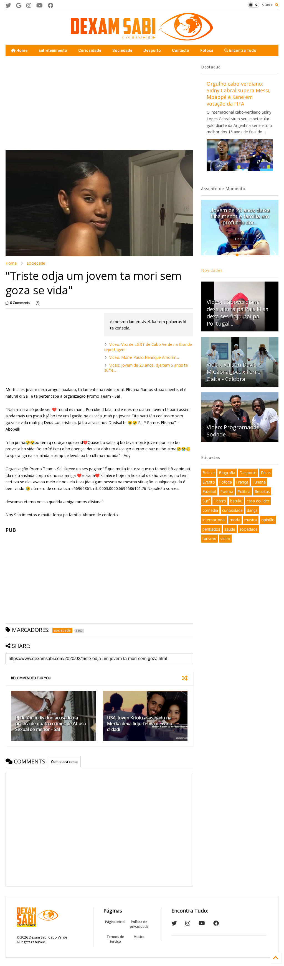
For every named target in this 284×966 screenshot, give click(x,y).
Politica (243, 491)
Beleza (208, 472)
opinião (268, 519)
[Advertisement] (98, 103)
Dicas (266, 472)
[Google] (18, 5)
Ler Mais (240, 239)
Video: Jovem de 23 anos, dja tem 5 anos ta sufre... (146, 367)
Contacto (180, 50)
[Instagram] (28, 5)
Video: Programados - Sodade (235, 430)
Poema (226, 491)
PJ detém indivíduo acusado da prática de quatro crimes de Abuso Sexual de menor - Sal (50, 723)
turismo (209, 538)
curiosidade (232, 510)
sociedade (36, 263)
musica (250, 519)
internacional (213, 519)
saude (229, 529)
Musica (139, 936)
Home (21, 50)
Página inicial (115, 921)
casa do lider (258, 501)
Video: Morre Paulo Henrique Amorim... (144, 357)
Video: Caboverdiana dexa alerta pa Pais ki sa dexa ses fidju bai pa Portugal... (237, 312)
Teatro (220, 501)
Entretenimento (53, 50)
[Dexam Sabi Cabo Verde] (142, 38)
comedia (210, 510)
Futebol (209, 491)
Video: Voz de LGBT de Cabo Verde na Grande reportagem (148, 347)
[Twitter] (8, 5)
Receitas (262, 491)
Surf (206, 501)
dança (252, 510)
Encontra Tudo (242, 50)
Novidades (212, 270)
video (225, 538)
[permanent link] (37, 303)
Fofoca (206, 50)
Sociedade (122, 50)
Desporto (152, 50)
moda (235, 519)
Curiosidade (89, 50)
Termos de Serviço (115, 939)
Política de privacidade (139, 924)
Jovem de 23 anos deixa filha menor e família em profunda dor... (240, 216)
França (242, 482)
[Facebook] (50, 5)
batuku (236, 501)
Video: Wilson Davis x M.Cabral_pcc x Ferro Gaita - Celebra (234, 372)
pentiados (211, 529)
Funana (259, 482)
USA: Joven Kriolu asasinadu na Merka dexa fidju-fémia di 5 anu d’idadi (139, 723)
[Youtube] (39, 5)
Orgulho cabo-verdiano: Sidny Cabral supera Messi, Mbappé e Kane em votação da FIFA (239, 93)
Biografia (227, 472)
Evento (208, 482)
